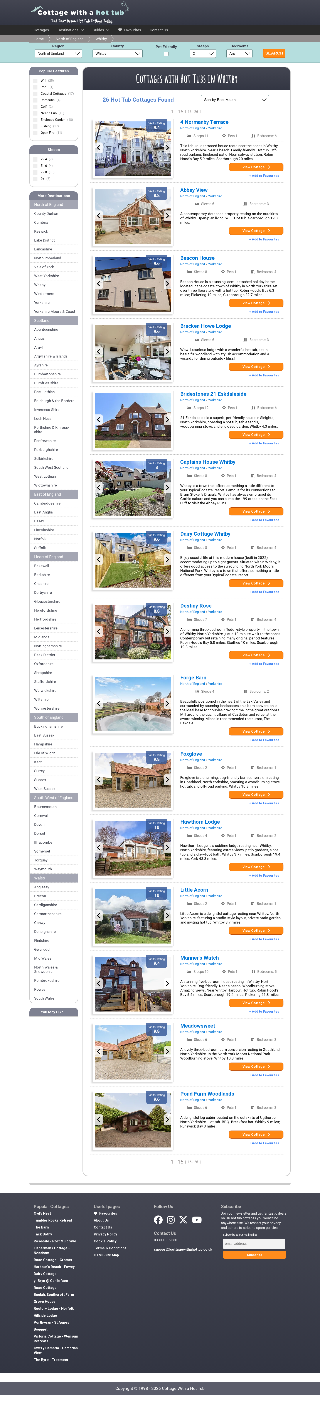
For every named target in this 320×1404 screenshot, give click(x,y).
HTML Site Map (106, 1255)
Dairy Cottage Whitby (205, 534)
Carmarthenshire (48, 914)
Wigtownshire (45, 485)
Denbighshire (45, 931)
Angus (39, 338)
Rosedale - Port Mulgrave (55, 1241)
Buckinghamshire (48, 726)
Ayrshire (41, 365)
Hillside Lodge (45, 1315)
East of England (47, 494)
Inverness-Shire (46, 409)
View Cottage (254, 167)
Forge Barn (193, 678)
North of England (70, 39)
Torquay (40, 860)
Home (39, 39)
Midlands (41, 637)
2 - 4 (47, 159)
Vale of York (44, 267)
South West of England (53, 797)
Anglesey (41, 887)
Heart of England (48, 557)
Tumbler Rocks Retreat (53, 1220)
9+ (45, 179)
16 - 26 (193, 112)
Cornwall (41, 815)
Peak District (44, 655)
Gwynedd (42, 949)
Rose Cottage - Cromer (53, 1260)
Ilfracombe (43, 842)
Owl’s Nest (42, 1213)
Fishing (50, 126)
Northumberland (47, 258)
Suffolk (40, 548)
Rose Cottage (45, 1288)
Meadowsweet (197, 1026)
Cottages (41, 30)
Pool (47, 87)
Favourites (132, 30)
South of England (49, 717)
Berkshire (42, 575)
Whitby (101, 39)
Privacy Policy (105, 1234)
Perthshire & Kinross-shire (51, 429)
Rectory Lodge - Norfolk (54, 1308)
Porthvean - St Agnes (51, 1322)
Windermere (44, 293)
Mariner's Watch (199, 958)
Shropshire (43, 673)
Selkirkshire (43, 458)
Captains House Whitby (208, 462)
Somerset (42, 851)
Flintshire (41, 940)
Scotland (41, 320)
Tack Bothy (43, 1234)
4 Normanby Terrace (204, 122)
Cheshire (41, 583)
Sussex (40, 780)
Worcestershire (46, 708)
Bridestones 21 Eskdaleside (213, 394)
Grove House (45, 1302)
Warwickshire (45, 690)
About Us (101, 1220)
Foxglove (191, 754)
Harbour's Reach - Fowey (54, 1267)
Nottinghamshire (48, 646)
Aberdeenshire (46, 329)
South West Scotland (51, 467)
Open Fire (51, 133)
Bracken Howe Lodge (205, 326)
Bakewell (41, 566)
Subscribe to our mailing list (240, 1234)
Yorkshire (42, 302)
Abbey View (194, 190)
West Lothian (45, 476)
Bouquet (40, 1329)
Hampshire (43, 744)
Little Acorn (194, 890)
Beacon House (197, 258)
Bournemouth (45, 807)
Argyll (39, 347)
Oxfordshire (44, 664)
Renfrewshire (45, 441)
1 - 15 (177, 112)
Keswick (41, 231)
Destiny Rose (196, 606)
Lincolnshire (44, 530)
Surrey (39, 771)
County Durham (46, 213)
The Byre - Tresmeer (51, 1360)
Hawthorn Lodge (200, 822)
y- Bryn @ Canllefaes (51, 1281)
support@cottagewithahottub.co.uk (183, 1249)
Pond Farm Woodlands (207, 1094)
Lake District (44, 240)
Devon (39, 824)
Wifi (47, 81)
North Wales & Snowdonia (46, 969)
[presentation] (99, 147)
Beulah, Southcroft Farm (54, 1295)
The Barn (41, 1227)
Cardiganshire (45, 905)
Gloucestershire (47, 601)
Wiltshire (41, 699)
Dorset (39, 833)
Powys (39, 989)
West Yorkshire (46, 276)
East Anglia (43, 512)
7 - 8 (47, 172)
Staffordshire (45, 681)
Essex (39, 521)
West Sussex (44, 788)
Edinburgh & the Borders (54, 401)
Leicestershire (45, 628)
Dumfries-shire (46, 383)
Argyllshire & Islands (51, 356)
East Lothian (44, 392)
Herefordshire (45, 610)
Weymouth (43, 869)
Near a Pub (52, 113)
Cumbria (41, 222)
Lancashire (43, 249)
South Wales (44, 998)
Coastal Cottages (57, 94)
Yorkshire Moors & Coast (54, 311)
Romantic (51, 100)
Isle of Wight (44, 753)
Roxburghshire (46, 449)
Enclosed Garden (57, 120)
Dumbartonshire (47, 374)
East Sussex (44, 735)
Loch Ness (43, 418)
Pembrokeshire (46, 980)
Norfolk (40, 539)
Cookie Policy (105, 1241)
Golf (47, 107)
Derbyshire (43, 592)
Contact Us (159, 30)
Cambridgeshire (47, 503)
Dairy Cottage (45, 1274)
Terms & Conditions (110, 1248)
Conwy (39, 923)
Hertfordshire (45, 619)
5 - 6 (47, 166)
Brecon (40, 896)
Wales (39, 878)
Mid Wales (42, 958)
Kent (38, 762)
